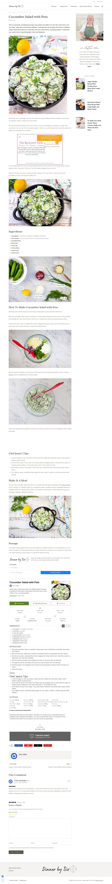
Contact (96, 6)
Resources (74, 6)
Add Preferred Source (41, 603)
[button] (10, 596)
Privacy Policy (100, 1)
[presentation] (80, 83)
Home (94, 1)
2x (66, 626)
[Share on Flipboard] (28, 745)
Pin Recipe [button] (62, 603)
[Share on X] (38, 745)
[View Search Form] (102, 6)
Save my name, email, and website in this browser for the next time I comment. (32, 847)
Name (11, 843)
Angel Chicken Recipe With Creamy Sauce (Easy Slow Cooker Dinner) (93, 86)
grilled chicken (66, 485)
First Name (13, 564)
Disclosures (23, 880)
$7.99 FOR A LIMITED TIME (31, 160)
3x (69, 626)
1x (63, 626)
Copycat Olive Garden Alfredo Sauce (20, 765)
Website (54, 843)
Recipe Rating (13, 812)
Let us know (39, 737)
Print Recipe (20, 603)
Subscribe (56, 572)
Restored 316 (99, 880)
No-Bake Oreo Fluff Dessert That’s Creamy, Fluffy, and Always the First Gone (94, 125)
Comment (12, 817)
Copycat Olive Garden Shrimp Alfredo (59, 765)
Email (33, 843)
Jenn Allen (23, 754)
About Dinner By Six (86, 6)
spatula (11, 375)
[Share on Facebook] (18, 745)
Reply (68, 781)
